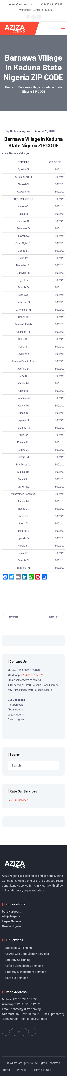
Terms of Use (42, 1069)
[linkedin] (39, 16)
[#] (6, 1032)
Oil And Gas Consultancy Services (27, 953)
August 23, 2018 (44, 131)
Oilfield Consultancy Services (24, 965)
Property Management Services (25, 971)
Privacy (22, 1069)
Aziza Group (18, 1063)
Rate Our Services (18, 800)
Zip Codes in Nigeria (18, 131)
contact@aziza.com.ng (26, 1009)
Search (15, 754)
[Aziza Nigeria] (17, 28)
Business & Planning (18, 947)
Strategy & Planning (17, 959)
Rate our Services (16, 977)
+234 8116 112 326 (32, 675)
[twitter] (28, 16)
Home (6, 1069)
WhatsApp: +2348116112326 (35, 9)
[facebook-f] (33, 16)
